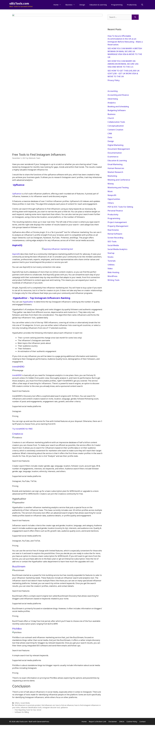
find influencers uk (48, 705)
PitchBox (17, 628)
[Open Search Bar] (142, 4)
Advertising (113, 98)
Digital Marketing (115, 145)
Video (110, 268)
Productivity (132, 5)
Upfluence (18, 184)
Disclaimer (112, 721)
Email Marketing (115, 164)
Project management (117, 222)
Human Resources (116, 168)
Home (55, 5)
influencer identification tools (31, 707)
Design (82, 5)
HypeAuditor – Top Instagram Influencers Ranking (41, 297)
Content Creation (115, 129)
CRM (110, 133)
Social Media (25, 703)
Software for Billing (22, 712)
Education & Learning (98, 5)
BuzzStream (18, 566)
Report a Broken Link (97, 721)
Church (111, 118)
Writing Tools (113, 280)
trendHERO (18, 366)
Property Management (118, 226)
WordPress (112, 276)
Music (110, 191)
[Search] (135, 17)
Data (110, 137)
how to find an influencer (65, 705)
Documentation (115, 152)
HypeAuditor (28, 301)
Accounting (113, 91)
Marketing (112, 176)
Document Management (119, 149)
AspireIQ (17, 245)
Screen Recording (115, 237)
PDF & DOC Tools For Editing (120, 206)
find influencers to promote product (28, 705)
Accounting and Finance (118, 95)
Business (68, 5)
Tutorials (112, 260)
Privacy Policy (114, 80)
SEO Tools (112, 241)
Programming (116, 5)
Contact (142, 721)
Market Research (115, 172)
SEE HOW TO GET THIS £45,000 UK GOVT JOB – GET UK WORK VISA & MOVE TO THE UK (123, 73)
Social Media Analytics (117, 249)
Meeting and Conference (119, 179)
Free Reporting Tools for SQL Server (28, 710)
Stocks (110, 257)
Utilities (111, 264)
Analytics (112, 102)
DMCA (121, 721)
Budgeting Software (117, 110)
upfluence (64, 707)
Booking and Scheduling (118, 106)
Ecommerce (113, 156)
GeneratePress (43, 721)
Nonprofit (112, 195)
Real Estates (113, 230)
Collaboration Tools (116, 122)
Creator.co (17, 433)
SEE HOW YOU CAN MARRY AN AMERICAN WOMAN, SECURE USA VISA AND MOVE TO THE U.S (123, 64)
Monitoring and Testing (118, 187)
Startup (111, 253)
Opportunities (114, 199)
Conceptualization (116, 125)
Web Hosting (113, 272)
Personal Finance (115, 210)
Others (17, 703)
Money (111, 183)
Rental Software (115, 233)
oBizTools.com (19, 3)
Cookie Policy (132, 721)
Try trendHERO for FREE (22, 429)
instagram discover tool (51, 707)
